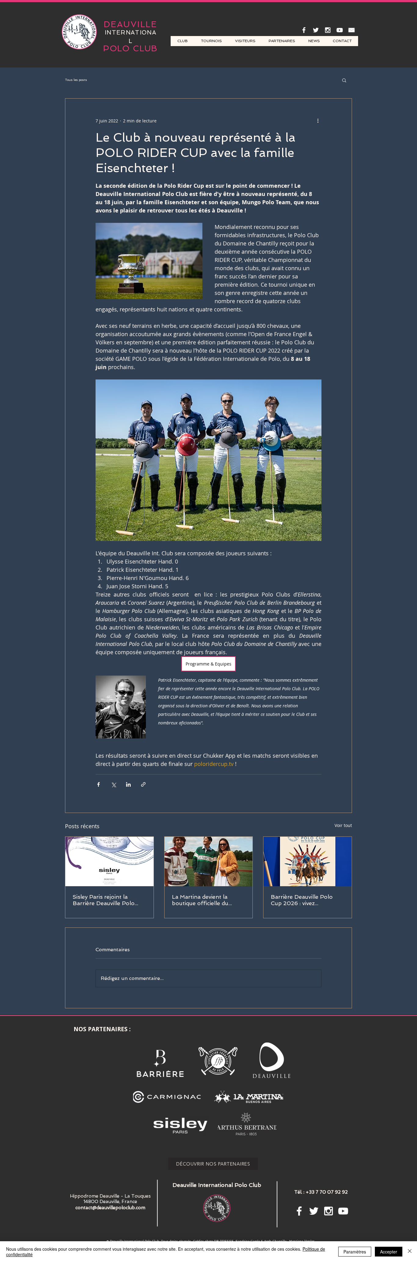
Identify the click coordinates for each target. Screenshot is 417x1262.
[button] (344, 80)
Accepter (388, 1252)
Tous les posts (76, 80)
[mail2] (351, 30)
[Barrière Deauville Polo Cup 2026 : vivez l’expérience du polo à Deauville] (307, 861)
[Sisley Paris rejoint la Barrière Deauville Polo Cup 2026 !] (109, 861)
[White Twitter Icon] (316, 30)
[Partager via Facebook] (98, 784)
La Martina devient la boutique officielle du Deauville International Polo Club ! (202, 900)
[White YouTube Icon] (339, 30)
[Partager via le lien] (143, 784)
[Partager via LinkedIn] (128, 784)
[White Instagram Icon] (328, 30)
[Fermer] (409, 1251)
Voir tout (343, 825)
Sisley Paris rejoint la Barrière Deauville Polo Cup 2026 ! (104, 900)
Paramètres (354, 1252)
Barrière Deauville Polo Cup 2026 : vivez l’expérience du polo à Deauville (302, 900)
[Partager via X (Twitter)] (113, 784)
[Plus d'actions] (317, 120)
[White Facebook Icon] (304, 30)
